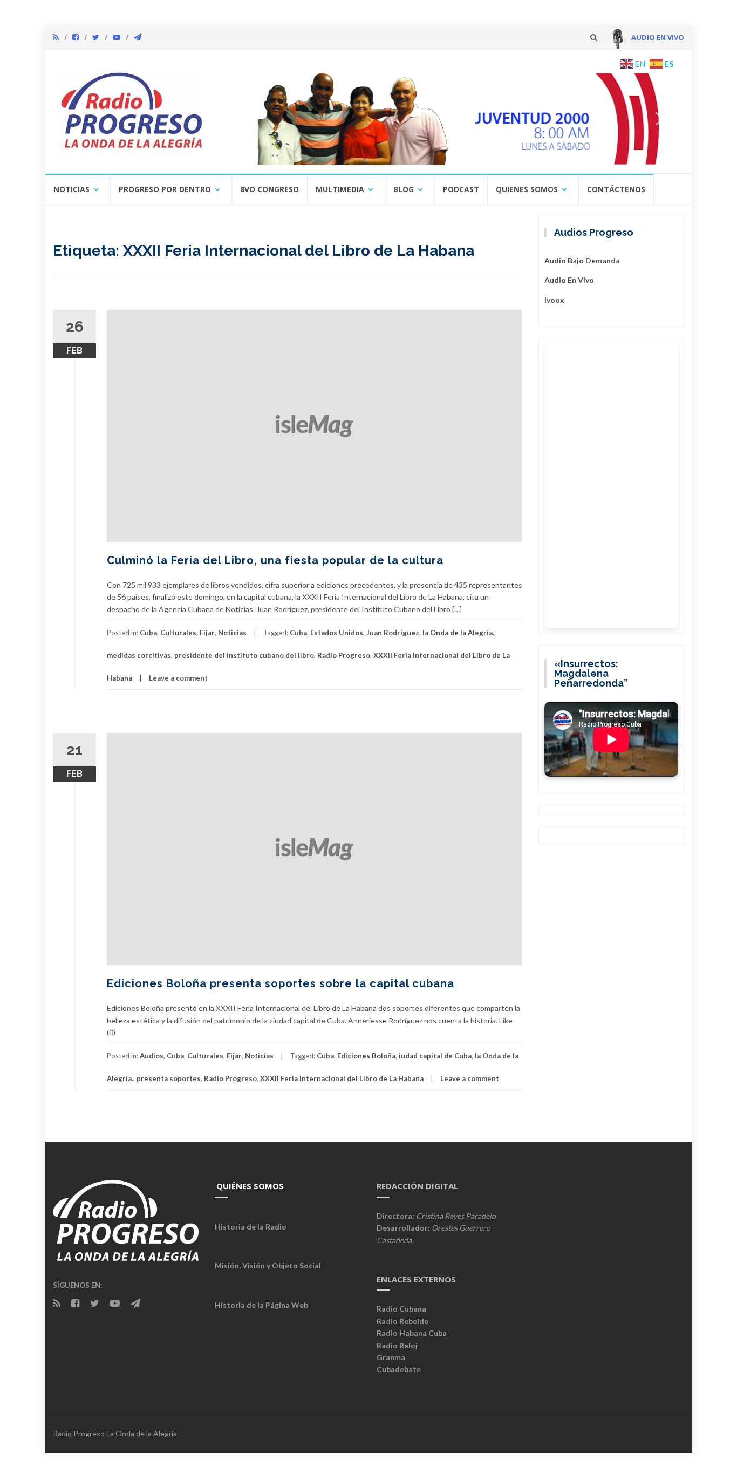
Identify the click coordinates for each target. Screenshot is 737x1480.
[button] (448, 119)
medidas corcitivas (139, 655)
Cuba (148, 632)
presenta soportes (169, 1078)
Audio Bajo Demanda (582, 260)
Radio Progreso (343, 655)
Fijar (207, 632)
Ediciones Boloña (366, 1055)
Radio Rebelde (402, 1321)
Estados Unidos (336, 632)
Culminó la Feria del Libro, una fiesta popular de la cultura (275, 560)
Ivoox (554, 299)
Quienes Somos (527, 189)
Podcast (461, 189)
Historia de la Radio (250, 1226)
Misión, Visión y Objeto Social (268, 1265)
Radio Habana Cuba (412, 1333)
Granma (391, 1357)
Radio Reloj (397, 1345)
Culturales (178, 632)
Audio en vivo (569, 279)
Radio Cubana (401, 1308)
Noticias (71, 189)
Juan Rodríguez (392, 632)
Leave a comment (178, 678)
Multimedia (340, 189)
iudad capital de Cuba (435, 1055)
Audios (151, 1055)
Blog (403, 189)
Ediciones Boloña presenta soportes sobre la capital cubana (280, 983)
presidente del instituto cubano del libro (244, 655)
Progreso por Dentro (165, 189)
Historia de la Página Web (261, 1304)
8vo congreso (269, 189)
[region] (448, 119)
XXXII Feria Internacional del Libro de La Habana (342, 1078)
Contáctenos (616, 189)
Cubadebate (399, 1369)
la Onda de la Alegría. (458, 632)
